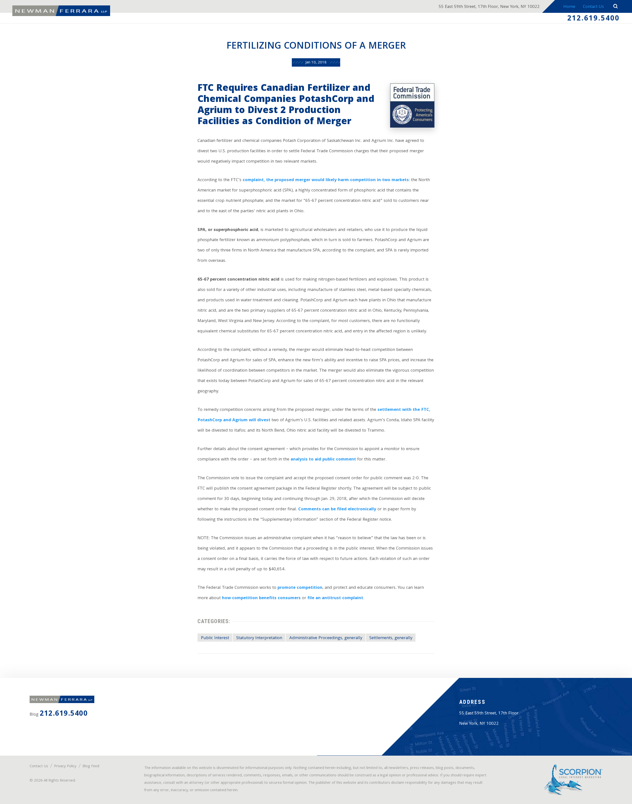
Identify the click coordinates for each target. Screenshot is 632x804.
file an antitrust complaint (335, 598)
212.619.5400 (593, 19)
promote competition (299, 588)
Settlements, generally (390, 638)
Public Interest (215, 638)
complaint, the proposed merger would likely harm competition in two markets (326, 180)
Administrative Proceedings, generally (325, 638)
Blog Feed (90, 766)
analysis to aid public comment (323, 459)
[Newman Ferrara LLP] (61, 10)
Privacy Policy (65, 766)
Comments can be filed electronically (337, 509)
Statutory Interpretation (259, 638)
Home (569, 7)
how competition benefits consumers (261, 598)
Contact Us (593, 7)
